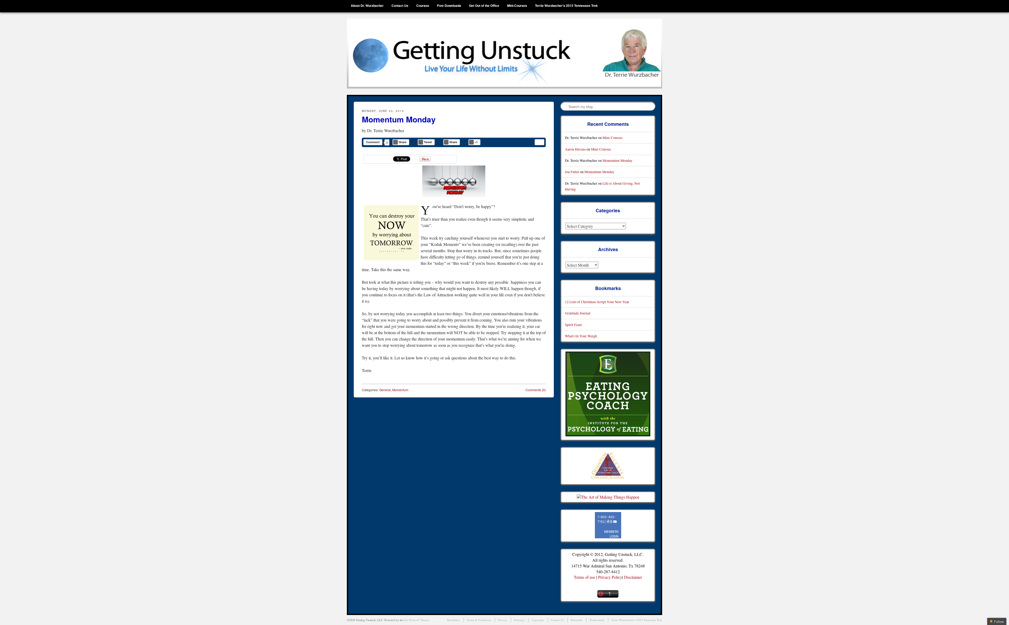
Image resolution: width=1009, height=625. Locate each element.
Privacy (502, 620)
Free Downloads (449, 5)
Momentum (400, 390)
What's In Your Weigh (581, 335)
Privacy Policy (610, 577)
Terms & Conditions (479, 620)
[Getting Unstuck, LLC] (504, 54)
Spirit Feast (573, 324)
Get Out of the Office (484, 5)
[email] (539, 142)
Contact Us (400, 5)
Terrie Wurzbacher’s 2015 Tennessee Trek (566, 5)
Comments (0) (536, 390)
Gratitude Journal (577, 313)
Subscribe (577, 620)
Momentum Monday (399, 119)
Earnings (519, 620)
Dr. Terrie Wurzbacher (385, 130)
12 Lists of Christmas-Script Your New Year (597, 301)
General (385, 390)
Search (565, 106)
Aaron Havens (575, 149)
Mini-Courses (517, 5)
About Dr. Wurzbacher (367, 5)
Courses (422, 5)
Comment (373, 142)
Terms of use (584, 577)
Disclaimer (633, 577)
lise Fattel (572, 171)
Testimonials (596, 620)
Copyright (538, 620)
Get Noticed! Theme (416, 620)
